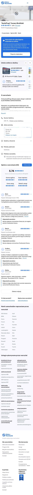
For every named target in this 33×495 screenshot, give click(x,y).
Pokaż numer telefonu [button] (16, 121)
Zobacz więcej (16, 291)
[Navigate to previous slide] (26, 63)
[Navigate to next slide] (30, 63)
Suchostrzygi (9, 28)
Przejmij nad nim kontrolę (8, 300)
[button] (8, 486)
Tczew (15, 28)
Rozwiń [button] (3, 113)
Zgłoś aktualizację (23, 300)
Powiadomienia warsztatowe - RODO (24, 464)
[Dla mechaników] (28, 3)
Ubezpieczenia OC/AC (24, 459)
